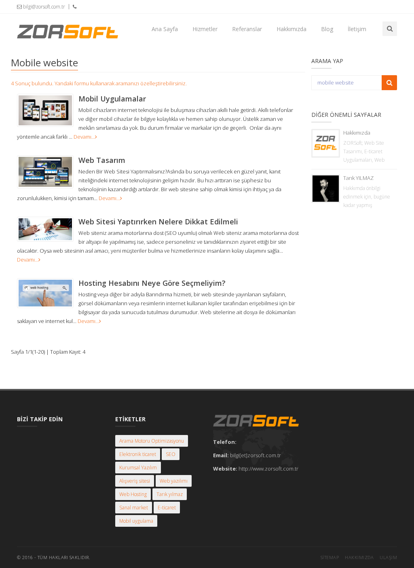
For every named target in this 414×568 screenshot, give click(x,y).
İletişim (357, 29)
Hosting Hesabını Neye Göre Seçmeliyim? (152, 283)
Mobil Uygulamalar (112, 98)
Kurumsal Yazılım (138, 467)
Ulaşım (388, 557)
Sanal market (133, 507)
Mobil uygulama (136, 520)
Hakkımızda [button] (291, 29)
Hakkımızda (356, 132)
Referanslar (247, 29)
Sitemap (330, 557)
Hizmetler (205, 29)
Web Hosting (133, 494)
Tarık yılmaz (169, 494)
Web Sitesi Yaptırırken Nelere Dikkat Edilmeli (158, 221)
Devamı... (84, 136)
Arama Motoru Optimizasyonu (151, 440)
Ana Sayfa (165, 29)
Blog (327, 29)
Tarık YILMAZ (358, 178)
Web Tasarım (101, 160)
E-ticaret (167, 507)
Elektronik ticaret (137, 454)
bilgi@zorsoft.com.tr (43, 6)
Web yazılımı (174, 480)
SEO (170, 454)
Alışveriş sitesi (134, 480)
